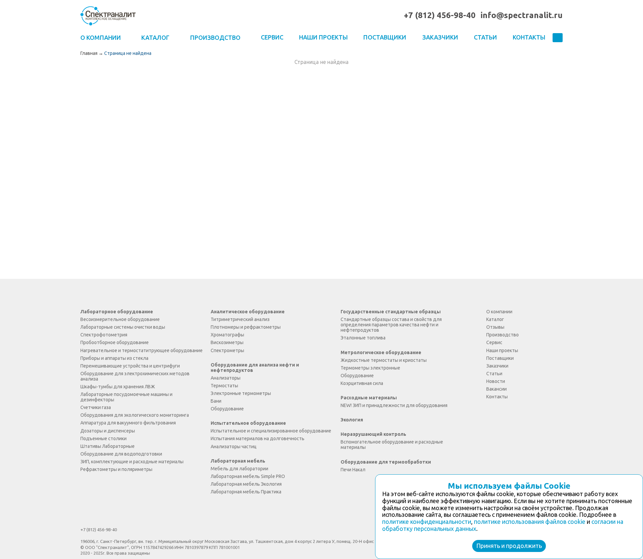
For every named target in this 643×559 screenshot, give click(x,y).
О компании (499, 311)
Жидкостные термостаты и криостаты (384, 360)
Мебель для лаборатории (239, 468)
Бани (216, 401)
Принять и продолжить (509, 545)
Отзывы (495, 327)
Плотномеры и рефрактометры (246, 327)
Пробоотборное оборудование (114, 342)
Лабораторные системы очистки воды (122, 327)
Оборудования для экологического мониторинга (134, 415)
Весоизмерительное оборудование (120, 319)
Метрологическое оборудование (381, 352)
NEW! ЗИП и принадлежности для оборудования (394, 405)
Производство (502, 334)
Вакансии (496, 389)
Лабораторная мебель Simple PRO (248, 476)
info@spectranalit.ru (522, 15)
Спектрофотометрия (103, 334)
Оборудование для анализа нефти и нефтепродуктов (255, 367)
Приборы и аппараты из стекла (114, 358)
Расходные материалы (369, 397)
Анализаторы (225, 378)
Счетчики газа (95, 407)
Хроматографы (227, 334)
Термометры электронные (370, 368)
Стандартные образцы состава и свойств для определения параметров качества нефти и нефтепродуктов (391, 325)
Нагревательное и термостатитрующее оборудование (141, 350)
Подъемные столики (103, 438)
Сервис (272, 37)
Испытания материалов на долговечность (257, 438)
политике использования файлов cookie (529, 521)
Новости (495, 381)
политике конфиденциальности (426, 521)
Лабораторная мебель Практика (246, 491)
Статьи (485, 37)
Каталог (495, 319)
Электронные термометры (241, 393)
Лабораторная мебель (238, 461)
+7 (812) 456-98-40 (440, 15)
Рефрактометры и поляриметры (116, 469)
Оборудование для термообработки (386, 462)
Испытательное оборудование (248, 423)
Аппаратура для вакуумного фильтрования (128, 422)
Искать (557, 38)
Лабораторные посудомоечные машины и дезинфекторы (126, 397)
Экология (352, 419)
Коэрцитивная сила (362, 383)
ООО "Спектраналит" (108, 15)
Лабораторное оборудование (116, 311)
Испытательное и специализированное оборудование (271, 430)
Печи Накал (353, 469)
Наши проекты (323, 37)
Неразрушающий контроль (373, 434)
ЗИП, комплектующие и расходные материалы (132, 461)
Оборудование (227, 408)
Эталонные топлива (363, 337)
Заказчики (440, 37)
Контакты (529, 37)
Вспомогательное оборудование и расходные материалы (392, 444)
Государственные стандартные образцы (391, 311)
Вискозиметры (227, 342)
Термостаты (224, 385)
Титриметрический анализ (240, 319)
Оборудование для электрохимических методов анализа (135, 376)
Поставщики (384, 37)
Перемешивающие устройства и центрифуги (130, 366)
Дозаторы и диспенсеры (107, 430)
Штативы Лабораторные (107, 446)
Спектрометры (227, 350)
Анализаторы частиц (234, 446)
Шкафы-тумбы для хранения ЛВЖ (117, 386)
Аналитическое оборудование (248, 311)
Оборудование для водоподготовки (121, 454)
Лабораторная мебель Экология (246, 484)
